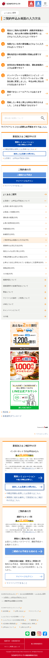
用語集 (5, 412)
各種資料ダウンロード (12, 416)
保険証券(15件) (9, 268)
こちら (44, 127)
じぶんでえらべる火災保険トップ (12, 616)
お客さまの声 (25, 627)
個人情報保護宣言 (36, 644)
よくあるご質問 (9, 194)
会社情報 (5, 611)
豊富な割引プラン (30, 468)
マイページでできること (13, 186)
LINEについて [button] (8, 304)
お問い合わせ (19, 611)
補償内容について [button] (9, 280)
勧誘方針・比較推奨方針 (12, 641)
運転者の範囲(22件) (10, 217)
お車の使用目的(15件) (11, 223)
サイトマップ (34, 611)
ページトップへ (42, 434)
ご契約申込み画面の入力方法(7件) (16, 240)
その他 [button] (5, 316)
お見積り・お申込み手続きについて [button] (16, 201)
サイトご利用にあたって (12, 646)
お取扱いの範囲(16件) (11, 212)
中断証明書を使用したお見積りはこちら (19, 149)
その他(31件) (8, 274)
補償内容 (33, 620)
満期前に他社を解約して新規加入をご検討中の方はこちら (24, 498)
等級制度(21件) (9, 229)
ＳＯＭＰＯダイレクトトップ (10, 608)
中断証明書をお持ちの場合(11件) (15, 257)
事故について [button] (8, 292)
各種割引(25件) (9, 234)
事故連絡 (31, 5)
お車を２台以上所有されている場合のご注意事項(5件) (23, 262)
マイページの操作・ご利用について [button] (16, 298)
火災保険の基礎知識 (9, 623)
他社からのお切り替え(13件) (13, 251)
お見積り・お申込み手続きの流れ (16, 158)
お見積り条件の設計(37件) (13, 206)
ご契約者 (38, 5)
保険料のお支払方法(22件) (13, 246)
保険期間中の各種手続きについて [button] (15, 286)
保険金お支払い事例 (28, 623)
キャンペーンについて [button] (11, 310)
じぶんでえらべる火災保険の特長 (13, 620)
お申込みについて (8, 627)
